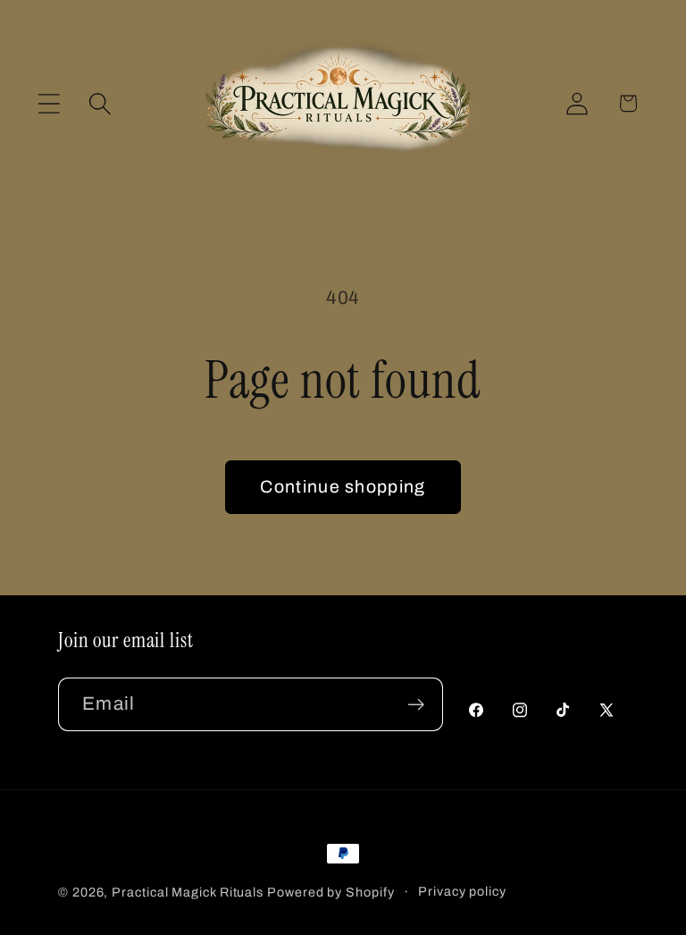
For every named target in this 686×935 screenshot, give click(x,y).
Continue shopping (342, 486)
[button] (48, 103)
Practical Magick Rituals (188, 892)
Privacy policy (462, 891)
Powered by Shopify (330, 892)
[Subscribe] (415, 705)
